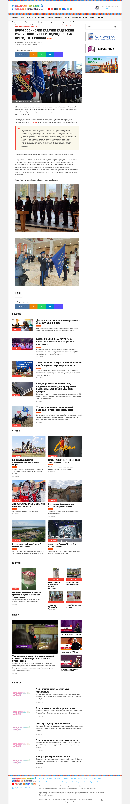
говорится (34, 122)
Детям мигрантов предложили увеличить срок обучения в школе (58, 321)
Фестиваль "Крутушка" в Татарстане (52, 607)
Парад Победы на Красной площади (72, 583)
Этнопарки (57, 22)
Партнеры (92, 782)
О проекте (42, 782)
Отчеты (99, 782)
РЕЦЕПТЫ (87, 778)
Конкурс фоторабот (39, 22)
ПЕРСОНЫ (73, 778)
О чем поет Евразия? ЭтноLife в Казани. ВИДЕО (62, 545)
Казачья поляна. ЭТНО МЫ (69, 652)
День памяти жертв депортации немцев (57, 740)
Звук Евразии (74, 22)
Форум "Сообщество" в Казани (73, 606)
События (16, 329)
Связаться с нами (112, 9)
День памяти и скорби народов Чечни (55, 708)
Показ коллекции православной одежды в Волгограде (54, 585)
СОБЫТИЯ (65, 778)
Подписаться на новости (22, 788)
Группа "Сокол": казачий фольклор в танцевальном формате (64, 461)
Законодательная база (68, 782)
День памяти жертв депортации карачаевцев (52, 690)
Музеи (16, 588)
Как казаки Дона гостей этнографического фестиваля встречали (25, 462)
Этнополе (17, 456)
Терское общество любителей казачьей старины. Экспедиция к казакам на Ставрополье (33, 658)
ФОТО (80, 778)
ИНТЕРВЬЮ (57, 778)
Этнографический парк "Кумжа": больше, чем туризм (26, 545)
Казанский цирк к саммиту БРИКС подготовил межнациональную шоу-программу (55, 342)
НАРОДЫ (41, 778)
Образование (65, 22)
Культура (16, 348)
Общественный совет (82, 782)
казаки (18, 296)
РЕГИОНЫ (49, 778)
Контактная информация (53, 782)
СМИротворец (28, 22)
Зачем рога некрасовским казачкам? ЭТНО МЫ (69, 670)
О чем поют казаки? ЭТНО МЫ (71, 634)
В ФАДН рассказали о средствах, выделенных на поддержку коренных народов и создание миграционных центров (56, 387)
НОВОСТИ (100, 778)
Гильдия (101, 18)
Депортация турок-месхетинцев (53, 756)
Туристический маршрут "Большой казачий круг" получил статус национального (59, 364)
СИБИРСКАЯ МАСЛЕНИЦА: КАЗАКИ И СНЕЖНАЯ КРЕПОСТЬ (28, 505)
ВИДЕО (94, 778)
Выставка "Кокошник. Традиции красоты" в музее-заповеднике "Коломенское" (26, 594)
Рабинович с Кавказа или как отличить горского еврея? (61, 505)
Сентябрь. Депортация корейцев (53, 723)
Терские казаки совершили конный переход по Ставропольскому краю (54, 408)
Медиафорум (49, 22)
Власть (16, 395)
